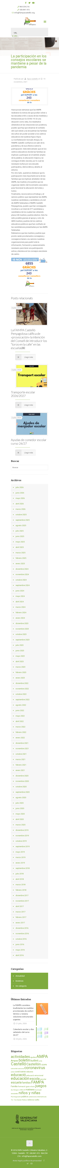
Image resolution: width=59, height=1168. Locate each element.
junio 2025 (20, 536)
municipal (38, 1090)
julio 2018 (19, 874)
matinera (30, 1089)
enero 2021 (20, 770)
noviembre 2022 (22, 689)
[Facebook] (25, 3)
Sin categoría (21, 986)
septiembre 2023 (23, 640)
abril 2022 (20, 721)
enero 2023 (20, 678)
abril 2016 (20, 955)
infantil (32, 1087)
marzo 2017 (20, 912)
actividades (20, 1056)
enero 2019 (20, 863)
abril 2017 (20, 906)
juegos (40, 1086)
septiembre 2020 (23, 792)
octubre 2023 (21, 634)
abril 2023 (20, 661)
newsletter (14, 1094)
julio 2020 (19, 803)
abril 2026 (20, 504)
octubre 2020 (21, 787)
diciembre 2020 (22, 776)
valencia (30, 1100)
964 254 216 (24, 7)
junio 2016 (20, 944)
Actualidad (20, 976)
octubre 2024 (21, 580)
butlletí (34, 1060)
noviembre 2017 (22, 901)
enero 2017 (20, 923)
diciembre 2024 (22, 569)
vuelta (36, 1100)
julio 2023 (19, 645)
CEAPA (44, 1065)
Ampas (14, 1060)
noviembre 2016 (22, 933)
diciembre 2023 (22, 623)
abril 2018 (20, 879)
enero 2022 (20, 738)
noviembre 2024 (22, 574)
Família (14, 1086)
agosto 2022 (21, 705)
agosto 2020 (21, 797)
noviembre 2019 (22, 836)
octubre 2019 (21, 841)
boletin (24, 1060)
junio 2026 (20, 493)
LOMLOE (22, 1090)
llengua (15, 1090)
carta (40, 1061)
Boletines (19, 981)
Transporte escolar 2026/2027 (23, 393)
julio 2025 (19, 531)
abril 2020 (20, 819)
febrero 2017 (21, 917)
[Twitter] (29, 3)
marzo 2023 (20, 667)
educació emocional (34, 1075)
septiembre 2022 (23, 699)
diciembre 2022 (22, 683)
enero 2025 (20, 563)
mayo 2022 (20, 716)
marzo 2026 (20, 509)
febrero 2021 (21, 765)
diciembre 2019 (22, 830)
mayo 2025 (20, 542)
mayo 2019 (20, 852)
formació (21, 1086)
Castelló (18, 1063)
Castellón (33, 1064)
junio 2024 (20, 591)
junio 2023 (20, 651)
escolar (43, 1079)
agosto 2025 (21, 525)
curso (23, 1071)
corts (12, 1072)
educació (18, 1075)
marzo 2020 (20, 825)
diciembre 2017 (22, 895)
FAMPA (37, 1082)
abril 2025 (20, 547)
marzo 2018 (20, 884)
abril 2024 (20, 602)
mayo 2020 (20, 814)
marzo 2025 (20, 553)
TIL (12, 1100)
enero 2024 (20, 618)
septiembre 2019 (23, 846)
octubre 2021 (21, 754)
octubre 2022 (21, 694)
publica (24, 1096)
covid (17, 1071)
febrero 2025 (21, 558)
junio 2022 (20, 710)
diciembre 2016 (22, 928)
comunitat (14, 1068)
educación (20, 1078)
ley (12, 1090)
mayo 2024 (20, 596)
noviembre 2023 (22, 629)
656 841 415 (25, 10)
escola (35, 1079)
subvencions (32, 1097)
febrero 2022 (21, 732)
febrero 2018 (21, 890)
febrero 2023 (21, 672)
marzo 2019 (20, 857)
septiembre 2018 (23, 868)
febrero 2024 (21, 612)
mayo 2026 (20, 498)
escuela (16, 1082)
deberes (29, 1072)
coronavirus (34, 1067)
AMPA (42, 1056)
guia (28, 1086)
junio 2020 (20, 808)
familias (26, 1082)
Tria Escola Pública (20, 1100)
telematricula (41, 1097)
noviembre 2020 (22, 781)
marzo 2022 (20, 727)
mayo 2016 (20, 950)
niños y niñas (29, 1093)
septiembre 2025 (23, 520)
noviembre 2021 (22, 748)
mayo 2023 (20, 656)
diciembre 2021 (22, 743)
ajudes (33, 1057)
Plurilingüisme (16, 1097)
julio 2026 (19, 487)
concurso (21, 1068)
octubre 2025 (21, 514)
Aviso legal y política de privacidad (27, 1161)
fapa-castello (32, 79)
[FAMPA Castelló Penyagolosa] (29, 21)
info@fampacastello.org (24, 13)
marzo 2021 (20, 759)
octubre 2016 (21, 939)
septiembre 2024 (23, 585)
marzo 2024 (20, 607)
